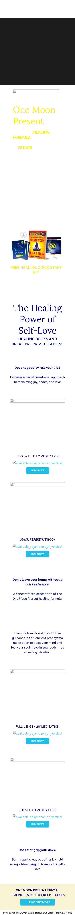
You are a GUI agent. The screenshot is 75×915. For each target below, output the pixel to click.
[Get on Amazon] (37, 781)
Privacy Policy (10, 912)
